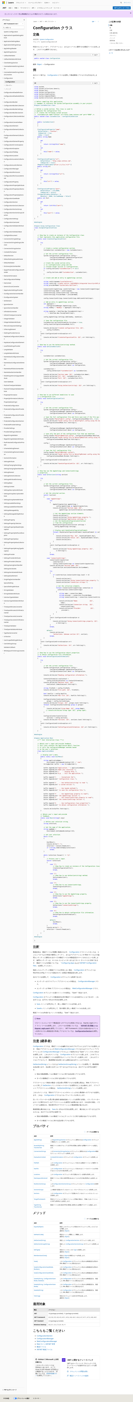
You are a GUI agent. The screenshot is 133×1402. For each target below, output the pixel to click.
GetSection (47, 1085)
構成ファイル (41, 1347)
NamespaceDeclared (40, 1178)
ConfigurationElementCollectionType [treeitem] (14, 136)
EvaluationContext (40, 1157)
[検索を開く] (121, 2)
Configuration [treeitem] (10, 82)
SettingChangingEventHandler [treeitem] (14, 469)
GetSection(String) (40, 1064)
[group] (66, 514)
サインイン (127, 2)
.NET (40, 21)
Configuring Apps (67, 963)
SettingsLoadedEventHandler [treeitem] (13, 507)
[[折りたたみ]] (24, 19)
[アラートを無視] (130, 13)
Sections (36, 1193)
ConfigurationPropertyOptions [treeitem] (14, 195)
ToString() (37, 1296)
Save (38, 1004)
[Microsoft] (3, 2)
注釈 (111, 30)
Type (75, 1250)
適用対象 (112, 40)
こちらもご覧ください (116, 43)
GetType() (37, 1250)
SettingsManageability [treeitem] (11, 510)
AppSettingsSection (59, 1140)
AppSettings (38, 1140)
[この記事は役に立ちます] (110, 53)
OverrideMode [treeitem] (8, 382)
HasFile (36, 1169)
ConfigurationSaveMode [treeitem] (12, 198)
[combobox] (13, 23)
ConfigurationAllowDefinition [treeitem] (13, 92)
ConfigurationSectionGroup (62, 1184)
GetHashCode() (39, 1234)
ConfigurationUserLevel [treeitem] (11, 222)
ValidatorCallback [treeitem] (9, 647)
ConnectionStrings (40, 1151)
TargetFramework (39, 1199)
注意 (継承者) (114, 33)
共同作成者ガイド (46, 1374)
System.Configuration (47, 39)
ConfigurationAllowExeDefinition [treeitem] (14, 97)
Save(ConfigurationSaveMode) (43, 1273)
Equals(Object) (38, 1227)
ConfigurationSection (83, 1031)
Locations (37, 1174)
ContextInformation (56, 1157)
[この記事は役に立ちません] (112, 53)
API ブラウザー (49, 21)
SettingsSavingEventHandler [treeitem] (13, 565)
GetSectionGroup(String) (67, 1064)
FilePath (36, 1163)
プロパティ (113, 35)
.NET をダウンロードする (122, 8)
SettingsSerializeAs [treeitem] (10, 569)
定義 (111, 25)
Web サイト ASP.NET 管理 (46, 1344)
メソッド (112, 38)
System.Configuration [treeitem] (11, 32)
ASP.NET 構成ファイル (44, 1349)
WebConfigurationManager (82, 988)
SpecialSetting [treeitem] (8, 583)
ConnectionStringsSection (61, 1151)
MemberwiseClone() (40, 1255)
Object (39, 64)
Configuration (52, 75)
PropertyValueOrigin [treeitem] (10, 402)
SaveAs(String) (38, 1290)
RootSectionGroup (40, 1184)
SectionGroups (38, 1190)
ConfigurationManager (86, 981)
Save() (36, 1261)
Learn (35, 21)
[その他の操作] (98, 21)
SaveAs (39, 1008)
